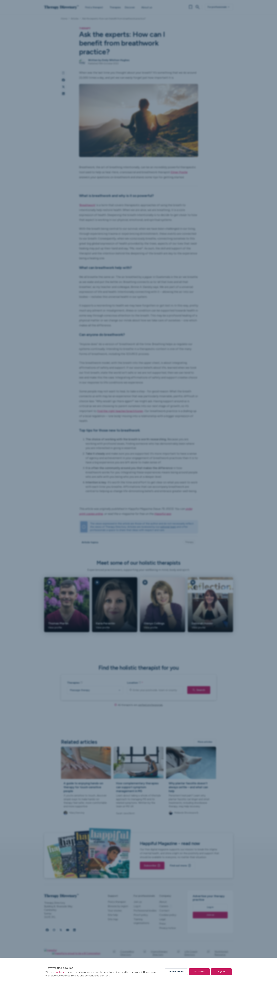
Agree (221, 971)
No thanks (199, 971)
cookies (59, 972)
